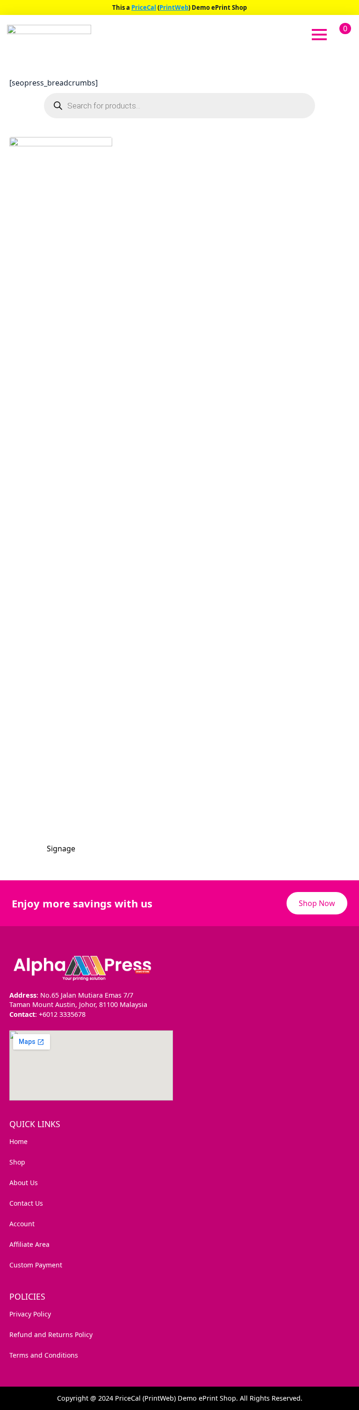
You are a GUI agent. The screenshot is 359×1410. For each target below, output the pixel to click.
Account (22, 1223)
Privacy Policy (30, 1313)
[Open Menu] (319, 34)
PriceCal (143, 7)
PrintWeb (173, 7)
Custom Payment (35, 1264)
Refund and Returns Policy (51, 1334)
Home (18, 1141)
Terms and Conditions (43, 1355)
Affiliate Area (29, 1244)
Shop (17, 1162)
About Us (23, 1182)
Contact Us (26, 1203)
